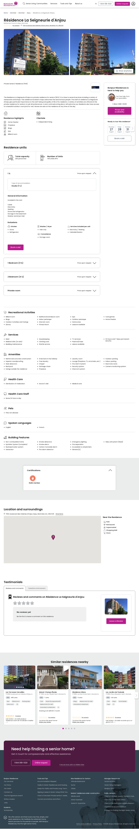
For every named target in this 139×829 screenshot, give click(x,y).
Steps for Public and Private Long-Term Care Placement (52, 788)
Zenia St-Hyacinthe (78, 803)
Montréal (13, 13)
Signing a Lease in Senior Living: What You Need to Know (52, 792)
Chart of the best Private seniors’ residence (52, 796)
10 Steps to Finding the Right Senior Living (119, 810)
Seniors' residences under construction (85, 793)
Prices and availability (119, 110)
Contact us (8, 792)
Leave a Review (116, 621)
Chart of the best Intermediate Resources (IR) (119, 803)
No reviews (16, 25)
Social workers (109, 781)
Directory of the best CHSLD (114, 800)
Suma (73, 785)
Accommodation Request (46, 781)
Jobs (6, 803)
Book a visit (16, 247)
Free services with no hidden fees (71, 765)
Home (6, 13)
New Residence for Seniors (80, 778)
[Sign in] (133, 4)
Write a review (9, 799)
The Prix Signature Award (13, 796)
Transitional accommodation (115, 807)
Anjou (29, 13)
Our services (8, 781)
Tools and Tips (66, 3)
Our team (7, 788)
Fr (96, 4)
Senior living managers (112, 785)
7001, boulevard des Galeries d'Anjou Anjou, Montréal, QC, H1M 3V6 (43, 25)
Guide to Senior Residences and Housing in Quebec (52, 785)
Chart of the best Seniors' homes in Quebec (119, 796)
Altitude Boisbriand (78, 781)
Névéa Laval (75, 796)
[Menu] (10, 4)
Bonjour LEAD (109, 788)
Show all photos (125, 71)
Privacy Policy (97, 824)
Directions (59, 514)
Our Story (7, 785)
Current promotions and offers (48, 799)
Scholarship (8, 810)
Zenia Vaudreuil (76, 800)
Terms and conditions (83, 824)
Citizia (73, 788)
